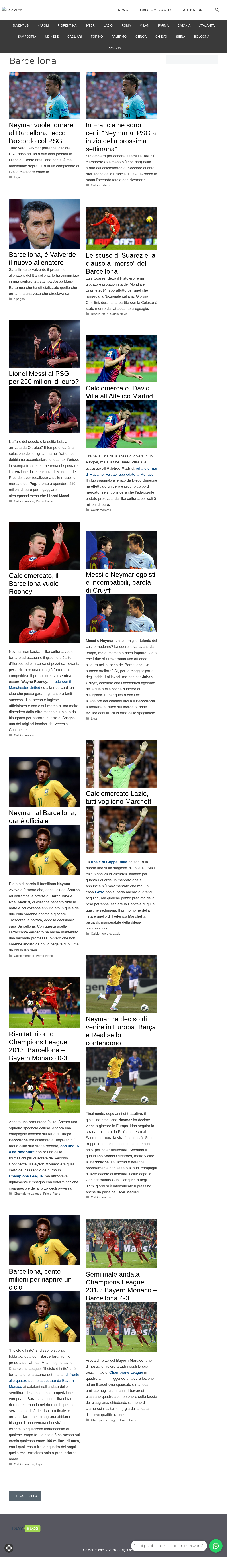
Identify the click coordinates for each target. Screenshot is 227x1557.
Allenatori (193, 9)
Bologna (201, 36)
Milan (144, 25)
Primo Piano (44, 501)
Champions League (27, 1193)
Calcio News (118, 314)
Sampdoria (27, 36)
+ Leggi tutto (25, 1496)
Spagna (19, 299)
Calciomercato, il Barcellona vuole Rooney (34, 583)
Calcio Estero (100, 185)
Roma (126, 25)
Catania (184, 25)
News (123, 9)
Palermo (119, 36)
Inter (90, 25)
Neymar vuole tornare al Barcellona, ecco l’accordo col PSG (41, 133)
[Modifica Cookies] (8, 1548)
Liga (17, 177)
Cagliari (74, 36)
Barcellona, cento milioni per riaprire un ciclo (40, 1279)
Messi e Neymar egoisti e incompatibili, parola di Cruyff (120, 582)
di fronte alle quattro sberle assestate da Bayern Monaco (44, 1381)
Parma (163, 25)
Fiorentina (67, 25)
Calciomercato (155, 9)
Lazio (108, 25)
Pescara (113, 47)
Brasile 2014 (99, 314)
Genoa (141, 36)
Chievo (161, 36)
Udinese (52, 36)
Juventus (20, 25)
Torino (97, 36)
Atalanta (207, 25)
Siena (180, 36)
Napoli (43, 25)
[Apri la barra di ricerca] (217, 10)
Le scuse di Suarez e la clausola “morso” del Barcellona (120, 263)
